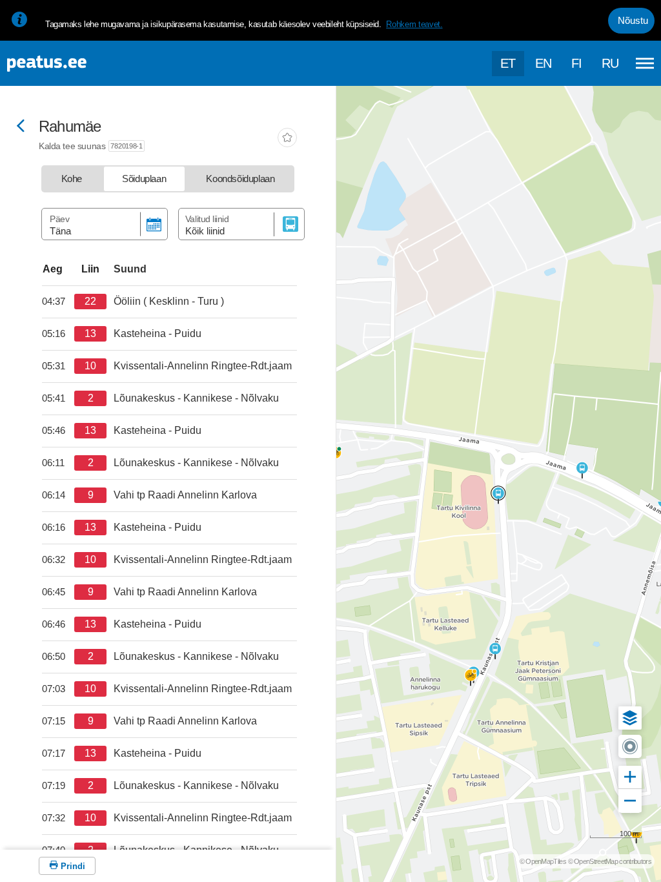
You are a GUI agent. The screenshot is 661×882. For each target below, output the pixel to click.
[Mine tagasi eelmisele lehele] (20, 126)
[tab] (72, 179)
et (508, 63)
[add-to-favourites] (287, 139)
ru (610, 63)
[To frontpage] (74, 64)
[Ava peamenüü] (645, 63)
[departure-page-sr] (58, 301)
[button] (630, 718)
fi (576, 63)
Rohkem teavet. (414, 24)
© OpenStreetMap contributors (609, 861)
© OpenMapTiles (543, 861)
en (543, 63)
